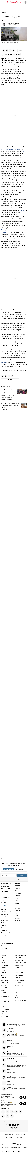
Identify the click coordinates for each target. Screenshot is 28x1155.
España (3, 962)
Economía (4, 960)
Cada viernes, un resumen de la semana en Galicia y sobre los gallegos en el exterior (15, 1060)
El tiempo (3, 992)
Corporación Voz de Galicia (9, 1134)
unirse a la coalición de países (11, 149)
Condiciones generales (8, 1153)
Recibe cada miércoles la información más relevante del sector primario (15, 1047)
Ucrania (23, 151)
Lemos (17, 903)
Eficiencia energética (7, 943)
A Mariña (17, 888)
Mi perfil (3, 900)
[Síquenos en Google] (12, 1116)
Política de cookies (22, 1151)
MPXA (14, 1137)
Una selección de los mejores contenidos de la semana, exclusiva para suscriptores (16, 1035)
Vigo (16, 915)
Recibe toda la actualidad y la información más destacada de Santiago (16, 1077)
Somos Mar (4, 982)
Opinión (3, 967)
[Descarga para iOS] (21, 1097)
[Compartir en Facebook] (10, 50)
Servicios (3, 925)
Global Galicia (19, 960)
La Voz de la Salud (20, 955)
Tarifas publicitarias (6, 923)
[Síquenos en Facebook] (3, 1112)
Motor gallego (5, 1016)
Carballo (17, 895)
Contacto (3, 935)
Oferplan (3, 928)
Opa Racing (4, 1004)
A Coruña (17, 885)
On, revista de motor (20, 1000)
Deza (16, 898)
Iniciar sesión (20, 869)
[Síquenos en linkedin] (16, 1112)
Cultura (3, 975)
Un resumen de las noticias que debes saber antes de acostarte (15, 1030)
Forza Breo (4, 1011)
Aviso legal (4, 1151)
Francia (3, 232)
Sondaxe (13, 1135)
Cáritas (3, 362)
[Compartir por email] (7, 50)
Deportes (3, 970)
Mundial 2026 (5, 996)
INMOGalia (4, 930)
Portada (3, 955)
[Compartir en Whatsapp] (3, 50)
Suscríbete (4, 894)
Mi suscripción (5, 886)
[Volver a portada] (14, 2)
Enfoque (17, 977)
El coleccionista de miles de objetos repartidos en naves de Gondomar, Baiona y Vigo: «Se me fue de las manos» (8, 393)
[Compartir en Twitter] (13, 50)
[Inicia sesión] (25, 2)
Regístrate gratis (9, 869)
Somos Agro (4, 980)
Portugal (4, 230)
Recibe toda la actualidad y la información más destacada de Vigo (16, 1083)
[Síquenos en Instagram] (12, 1112)
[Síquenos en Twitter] (7, 1112)
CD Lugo (3, 1006)
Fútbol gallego (5, 1014)
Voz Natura (24, 1135)
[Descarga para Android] (24, 1097)
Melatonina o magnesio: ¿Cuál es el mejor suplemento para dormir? (10, 405)
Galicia (3, 957)
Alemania (22, 210)
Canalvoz (18, 1135)
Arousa (17, 890)
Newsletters (4, 902)
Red (16, 970)
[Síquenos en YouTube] (20, 1112)
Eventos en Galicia (6, 933)
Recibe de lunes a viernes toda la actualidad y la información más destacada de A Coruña (16, 1065)
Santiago (17, 913)
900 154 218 (14, 1125)
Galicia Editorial (19, 1137)
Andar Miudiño (5, 1009)
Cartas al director (6, 911)
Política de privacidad (12, 1151)
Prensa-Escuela (9, 1137)
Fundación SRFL (19, 1134)
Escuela (17, 997)
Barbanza (18, 893)
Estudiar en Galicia (20, 962)
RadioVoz (9, 1135)
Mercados (18, 990)
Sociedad (4, 972)
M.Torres (9, 399)
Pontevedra (18, 910)
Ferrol (17, 900)
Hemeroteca (4, 891)
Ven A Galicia (19, 975)
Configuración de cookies (19, 1153)
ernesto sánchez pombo (13, 23)
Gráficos (3, 977)
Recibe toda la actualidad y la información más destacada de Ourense (16, 1088)
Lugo (16, 905)
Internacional (4, 965)
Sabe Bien (18, 957)
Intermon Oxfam (5, 372)
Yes (16, 995)
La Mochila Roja (19, 982)
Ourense (17, 908)
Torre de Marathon (6, 999)
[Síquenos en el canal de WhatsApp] (7, 1116)
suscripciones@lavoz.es (14, 1128)
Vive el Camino (19, 980)
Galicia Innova (19, 985)
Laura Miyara (4, 409)
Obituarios (4, 985)
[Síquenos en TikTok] (3, 1116)
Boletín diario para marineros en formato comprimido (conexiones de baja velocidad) (15, 1053)
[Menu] (2, 2)
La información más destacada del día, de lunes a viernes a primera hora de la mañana (16, 1024)
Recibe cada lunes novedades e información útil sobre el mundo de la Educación (16, 1042)
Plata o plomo (19, 972)
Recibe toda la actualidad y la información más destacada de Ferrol (16, 1071)
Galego (17, 879)
